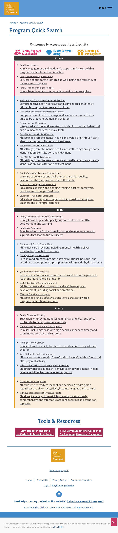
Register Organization (63, 485)
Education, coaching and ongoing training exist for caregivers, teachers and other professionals (57, 188)
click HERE (58, 527)
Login (46, 485)
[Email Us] (59, 494)
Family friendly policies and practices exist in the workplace (55, 89)
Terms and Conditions (81, 480)
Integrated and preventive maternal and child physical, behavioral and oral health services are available (60, 126)
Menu (102, 7)
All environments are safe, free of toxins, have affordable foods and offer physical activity (60, 358)
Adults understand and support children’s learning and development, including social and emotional (52, 286)
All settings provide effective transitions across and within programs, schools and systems (54, 298)
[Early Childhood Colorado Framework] (11, 8)
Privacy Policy (59, 480)
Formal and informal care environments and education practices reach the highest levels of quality (58, 275)
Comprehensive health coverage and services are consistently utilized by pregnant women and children (57, 104)
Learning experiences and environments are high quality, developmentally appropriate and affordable (54, 177)
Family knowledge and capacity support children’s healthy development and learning (55, 220)
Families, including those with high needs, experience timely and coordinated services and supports (58, 330)
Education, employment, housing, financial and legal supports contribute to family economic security (57, 319)
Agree (114, 522)
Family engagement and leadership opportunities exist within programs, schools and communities (57, 69)
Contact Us (42, 480)
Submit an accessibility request (85, 501)
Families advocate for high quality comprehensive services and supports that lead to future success (57, 231)
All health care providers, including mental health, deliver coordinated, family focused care (54, 248)
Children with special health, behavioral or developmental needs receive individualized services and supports (59, 369)
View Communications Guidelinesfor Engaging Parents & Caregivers (81, 432)
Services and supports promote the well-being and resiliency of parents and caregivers (58, 80)
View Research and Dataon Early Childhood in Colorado (35, 432)
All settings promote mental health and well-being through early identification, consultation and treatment (59, 138)
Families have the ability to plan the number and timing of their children (58, 346)
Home (29, 480)
